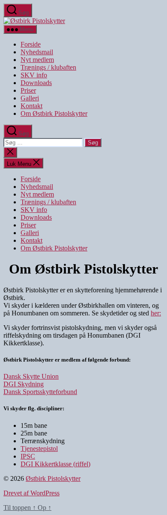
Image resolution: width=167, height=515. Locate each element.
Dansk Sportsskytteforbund (40, 391)
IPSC (28, 456)
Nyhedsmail (37, 52)
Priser (28, 90)
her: (156, 313)
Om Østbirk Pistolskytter (54, 113)
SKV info (34, 75)
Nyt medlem (37, 59)
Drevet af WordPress (31, 493)
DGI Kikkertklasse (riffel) (55, 464)
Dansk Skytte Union (31, 376)
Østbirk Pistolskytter (53, 478)
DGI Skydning (23, 384)
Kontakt (31, 105)
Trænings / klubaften (48, 67)
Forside (31, 44)
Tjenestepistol (39, 448)
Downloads (36, 82)
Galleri (30, 98)
